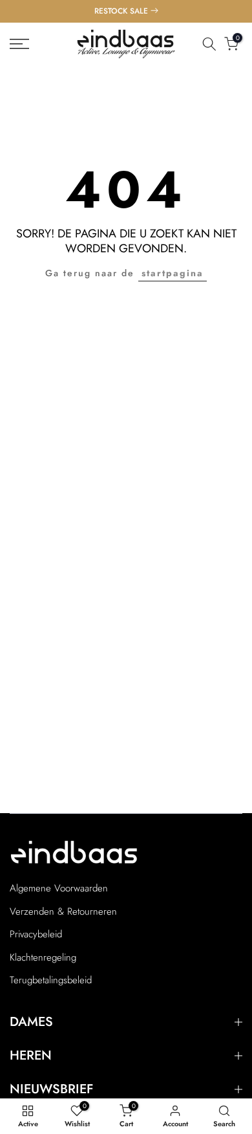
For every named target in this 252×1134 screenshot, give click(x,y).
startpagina (173, 273)
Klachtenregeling (43, 958)
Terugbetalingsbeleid (51, 980)
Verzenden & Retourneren (63, 912)
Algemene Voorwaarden (59, 888)
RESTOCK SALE (121, 11)
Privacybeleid (36, 934)
